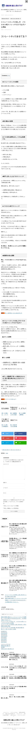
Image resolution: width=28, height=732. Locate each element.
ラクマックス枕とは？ (10, 399)
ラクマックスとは (5, 644)
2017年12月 (4, 633)
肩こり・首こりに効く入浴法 (8, 629)
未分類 (3, 647)
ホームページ (6, 712)
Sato (7, 453)
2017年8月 (4, 639)
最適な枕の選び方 (6, 449)
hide (8, 75)
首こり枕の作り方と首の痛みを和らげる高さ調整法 (18, 524)
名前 (5, 482)
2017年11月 (4, 634)
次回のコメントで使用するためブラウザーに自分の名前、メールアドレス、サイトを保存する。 (13, 501)
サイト (4, 493)
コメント (6, 464)
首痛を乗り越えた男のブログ (14, 720)
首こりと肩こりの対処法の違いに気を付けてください (18, 566)
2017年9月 (4, 637)
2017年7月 (4, 640)
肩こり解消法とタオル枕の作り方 (13, 313)
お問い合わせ (13, 715)
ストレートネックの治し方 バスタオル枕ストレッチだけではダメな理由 (18, 668)
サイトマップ (19, 713)
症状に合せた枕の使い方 (15, 449)
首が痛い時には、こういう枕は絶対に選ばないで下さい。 (18, 539)
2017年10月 (4, 636)
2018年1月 (4, 631)
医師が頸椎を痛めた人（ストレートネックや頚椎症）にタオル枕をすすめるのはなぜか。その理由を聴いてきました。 (16, 600)
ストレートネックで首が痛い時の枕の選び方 (12, 627)
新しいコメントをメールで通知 (11, 505)
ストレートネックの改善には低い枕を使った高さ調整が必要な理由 (18, 677)
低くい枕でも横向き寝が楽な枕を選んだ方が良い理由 (18, 581)
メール (5, 487)
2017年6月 (4, 642)
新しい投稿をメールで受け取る (11, 508)
